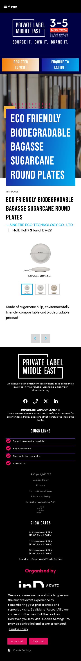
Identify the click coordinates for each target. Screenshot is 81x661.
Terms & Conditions (40, 490)
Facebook (25, 401)
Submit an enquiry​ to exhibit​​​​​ (29, 441)
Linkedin (56, 401)
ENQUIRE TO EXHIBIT (60, 65)
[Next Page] (45, 338)
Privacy (40, 485)
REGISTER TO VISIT (21, 65)
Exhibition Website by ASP (40, 501)
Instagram (35, 401)
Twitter (45, 401)
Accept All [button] (17, 641)
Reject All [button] (38, 641)
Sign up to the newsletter (27, 455)
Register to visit (22, 448)
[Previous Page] (35, 338)
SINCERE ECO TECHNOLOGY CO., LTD (41, 224)
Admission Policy (41, 496)
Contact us (19, 463)
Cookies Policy (40, 479)
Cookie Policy (18, 629)
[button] (19, 650)
